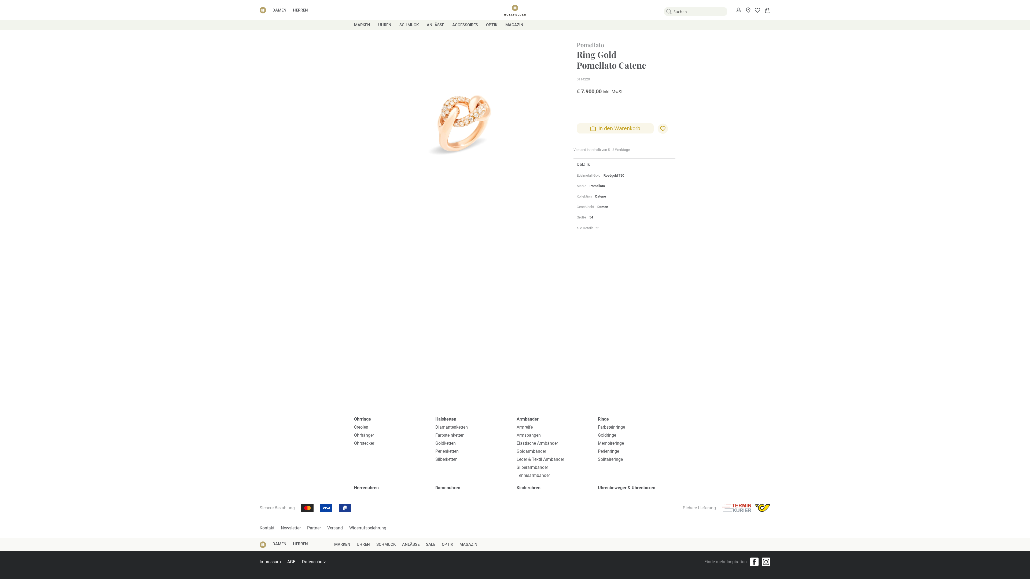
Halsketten (445, 419)
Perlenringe (608, 451)
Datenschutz (314, 561)
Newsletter (291, 527)
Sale (430, 544)
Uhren (363, 544)
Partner (314, 527)
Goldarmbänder (531, 451)
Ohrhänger (364, 435)
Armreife (525, 427)
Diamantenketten (451, 427)
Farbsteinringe (611, 427)
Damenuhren (447, 487)
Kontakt (267, 527)
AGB (291, 561)
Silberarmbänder (532, 467)
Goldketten (445, 443)
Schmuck (386, 544)
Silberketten (446, 459)
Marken (342, 544)
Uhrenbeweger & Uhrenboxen (626, 487)
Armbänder (528, 419)
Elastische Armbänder (537, 443)
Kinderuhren (528, 487)
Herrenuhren (366, 487)
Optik (447, 544)
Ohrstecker (364, 443)
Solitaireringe (610, 459)
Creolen (361, 427)
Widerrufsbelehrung (367, 527)
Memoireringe (611, 443)
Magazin (468, 544)
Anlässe (411, 544)
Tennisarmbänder (533, 475)
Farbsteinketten (450, 435)
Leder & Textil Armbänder (540, 459)
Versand (335, 527)
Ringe (603, 419)
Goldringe (607, 435)
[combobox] (695, 11)
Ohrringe (362, 419)
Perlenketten (447, 451)
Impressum (270, 561)
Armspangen (529, 435)
